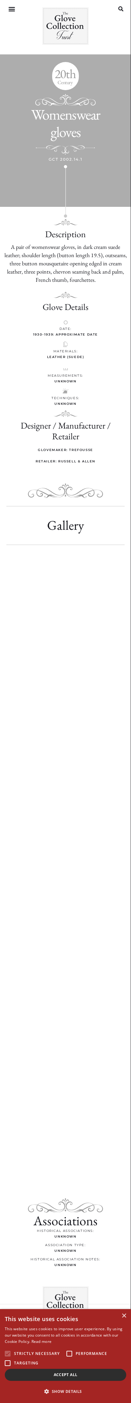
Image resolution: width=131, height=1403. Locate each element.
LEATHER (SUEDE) (65, 357)
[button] (11, 9)
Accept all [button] (66, 1374)
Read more (41, 1341)
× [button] (123, 1315)
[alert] (65, 1356)
